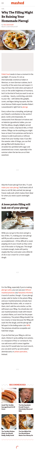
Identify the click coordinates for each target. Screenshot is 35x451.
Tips (2, 8)
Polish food (5, 74)
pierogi (25, 107)
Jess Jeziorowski (8, 25)
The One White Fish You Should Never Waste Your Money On (26, 433)
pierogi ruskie (6, 290)
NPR (27, 325)
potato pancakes (20, 352)
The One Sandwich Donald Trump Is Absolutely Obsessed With (25, 408)
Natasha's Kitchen (25, 293)
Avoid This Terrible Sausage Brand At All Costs (8, 407)
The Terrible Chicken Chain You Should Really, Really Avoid (8, 433)
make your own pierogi (10, 187)
